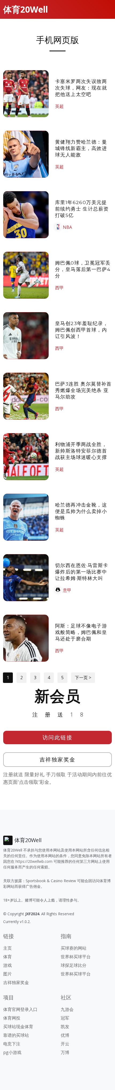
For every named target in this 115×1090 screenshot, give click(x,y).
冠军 (65, 1018)
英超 (59, 106)
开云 (65, 1044)
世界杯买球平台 (76, 957)
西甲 (59, 288)
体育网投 (11, 1018)
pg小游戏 (12, 1052)
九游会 (67, 1009)
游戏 (7, 965)
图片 (7, 974)
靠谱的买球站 (16, 1035)
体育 (7, 957)
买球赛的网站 (73, 948)
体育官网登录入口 (20, 1009)
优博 (65, 1035)
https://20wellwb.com (34, 861)
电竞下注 (11, 1044)
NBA (67, 227)
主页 (7, 948)
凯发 (65, 1027)
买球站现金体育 (18, 1027)
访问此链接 (58, 737)
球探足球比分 (73, 965)
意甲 (67, 590)
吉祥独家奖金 (58, 759)
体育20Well (25, 9)
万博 (65, 1052)
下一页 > (83, 678)
